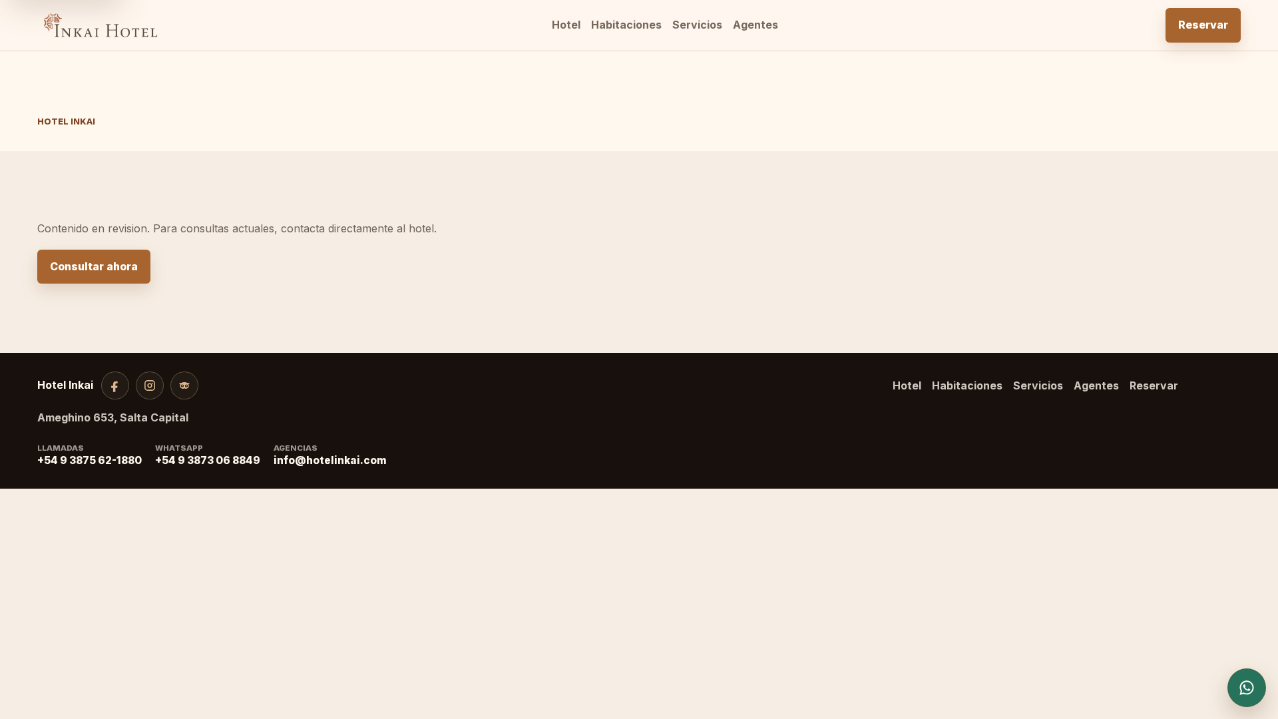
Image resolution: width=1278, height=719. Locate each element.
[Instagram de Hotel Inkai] (150, 385)
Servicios (697, 24)
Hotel (566, 24)
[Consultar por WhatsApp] (1246, 687)
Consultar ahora (94, 266)
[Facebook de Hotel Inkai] (115, 385)
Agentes (755, 24)
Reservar (1203, 24)
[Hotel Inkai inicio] (100, 25)
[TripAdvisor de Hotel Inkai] (184, 385)
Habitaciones (626, 24)
